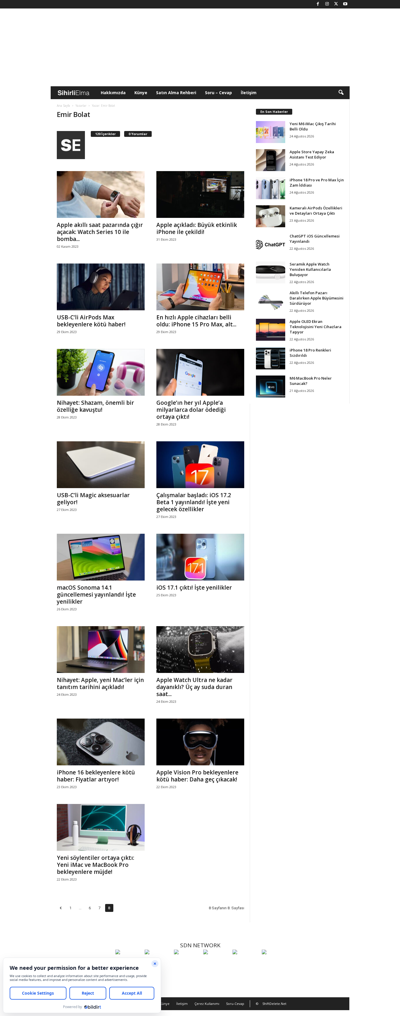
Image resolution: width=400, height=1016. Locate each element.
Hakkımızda (113, 92)
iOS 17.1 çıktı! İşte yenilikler (194, 587)
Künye (140, 92)
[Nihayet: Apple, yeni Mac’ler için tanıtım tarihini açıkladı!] (101, 649)
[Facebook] (318, 4)
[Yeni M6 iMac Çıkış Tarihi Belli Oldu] (270, 132)
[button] (340, 92)
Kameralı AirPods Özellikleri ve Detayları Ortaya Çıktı (316, 210)
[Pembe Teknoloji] (246, 963)
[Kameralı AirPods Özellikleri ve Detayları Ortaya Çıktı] (270, 216)
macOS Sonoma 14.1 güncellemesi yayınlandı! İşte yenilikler (96, 594)
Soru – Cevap (218, 92)
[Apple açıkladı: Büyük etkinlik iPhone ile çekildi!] (200, 194)
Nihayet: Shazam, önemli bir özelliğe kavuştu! (95, 406)
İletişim (249, 92)
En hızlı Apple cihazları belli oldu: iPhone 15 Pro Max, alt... (196, 321)
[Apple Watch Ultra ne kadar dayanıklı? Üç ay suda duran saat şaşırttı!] (200, 649)
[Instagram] (327, 4)
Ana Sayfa (63, 106)
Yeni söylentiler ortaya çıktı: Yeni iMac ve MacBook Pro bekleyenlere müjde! (95, 865)
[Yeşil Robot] (187, 963)
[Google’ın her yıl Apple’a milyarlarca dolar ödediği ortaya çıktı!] (200, 372)
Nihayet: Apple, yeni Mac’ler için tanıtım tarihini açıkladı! (100, 683)
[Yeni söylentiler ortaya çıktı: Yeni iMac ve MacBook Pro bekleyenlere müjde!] (101, 827)
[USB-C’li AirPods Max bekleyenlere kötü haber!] (101, 287)
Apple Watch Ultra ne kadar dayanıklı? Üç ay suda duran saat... (194, 687)
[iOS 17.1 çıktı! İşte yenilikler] (200, 557)
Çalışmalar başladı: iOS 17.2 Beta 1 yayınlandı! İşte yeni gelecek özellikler (193, 502)
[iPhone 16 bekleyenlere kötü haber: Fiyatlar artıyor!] (101, 742)
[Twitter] (336, 4)
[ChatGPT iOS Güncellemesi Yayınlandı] (270, 244)
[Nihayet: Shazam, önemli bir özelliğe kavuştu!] (101, 372)
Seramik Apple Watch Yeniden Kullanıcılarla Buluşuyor (310, 269)
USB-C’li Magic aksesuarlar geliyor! (93, 498)
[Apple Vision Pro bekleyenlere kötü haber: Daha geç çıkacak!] (200, 742)
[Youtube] (345, 4)
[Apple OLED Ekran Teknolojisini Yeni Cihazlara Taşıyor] (270, 330)
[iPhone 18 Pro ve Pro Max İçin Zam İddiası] (270, 188)
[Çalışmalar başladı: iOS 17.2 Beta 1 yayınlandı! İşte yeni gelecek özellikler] (200, 464)
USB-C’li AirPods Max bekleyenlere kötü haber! (91, 321)
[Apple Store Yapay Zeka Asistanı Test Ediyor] (270, 160)
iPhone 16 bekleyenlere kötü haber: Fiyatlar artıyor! (96, 776)
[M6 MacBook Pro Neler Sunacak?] (270, 386)
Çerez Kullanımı (206, 1003)
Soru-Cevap (235, 1003)
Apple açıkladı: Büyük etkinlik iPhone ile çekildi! (196, 228)
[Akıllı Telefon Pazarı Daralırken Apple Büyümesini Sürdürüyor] (270, 301)
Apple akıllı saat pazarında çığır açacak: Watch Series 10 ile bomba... (100, 232)
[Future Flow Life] (275, 963)
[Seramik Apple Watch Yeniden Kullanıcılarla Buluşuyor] (270, 272)
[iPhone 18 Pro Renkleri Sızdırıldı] (270, 358)
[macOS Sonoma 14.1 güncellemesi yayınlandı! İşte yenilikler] (101, 557)
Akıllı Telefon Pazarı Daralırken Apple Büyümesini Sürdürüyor (316, 298)
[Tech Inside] (216, 963)
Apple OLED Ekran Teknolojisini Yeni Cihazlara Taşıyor (315, 327)
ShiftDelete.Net (274, 1003)
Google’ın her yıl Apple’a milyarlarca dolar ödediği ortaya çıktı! (191, 410)
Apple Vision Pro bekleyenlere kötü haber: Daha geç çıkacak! (197, 776)
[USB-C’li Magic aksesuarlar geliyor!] (101, 464)
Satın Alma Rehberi (176, 92)
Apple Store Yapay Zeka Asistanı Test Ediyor (312, 154)
